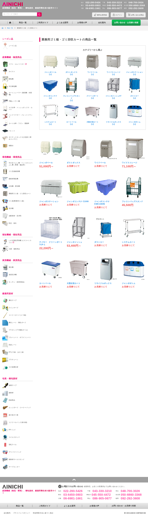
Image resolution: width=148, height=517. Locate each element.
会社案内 (102, 23)
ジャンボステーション (49, 201)
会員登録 (102, 15)
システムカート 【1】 (50, 123)
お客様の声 (82, 23)
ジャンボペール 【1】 (50, 73)
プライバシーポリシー (21, 513)
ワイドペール (100, 163)
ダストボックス (73, 163)
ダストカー (99, 242)
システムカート (128, 242)
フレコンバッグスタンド (132, 201)
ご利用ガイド (42, 23)
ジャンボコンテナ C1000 (78, 201)
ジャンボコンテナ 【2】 (50, 97)
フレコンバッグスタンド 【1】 (71, 98)
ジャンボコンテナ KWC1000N (102, 202)
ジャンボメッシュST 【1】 (113, 97)
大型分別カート (73, 283)
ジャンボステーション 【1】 (134, 73)
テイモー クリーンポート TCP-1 (51, 243)
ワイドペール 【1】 (92, 73)
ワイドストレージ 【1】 (113, 73)
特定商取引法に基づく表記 (43, 513)
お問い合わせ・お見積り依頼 (126, 23)
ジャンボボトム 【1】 (134, 123)
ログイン (118, 15)
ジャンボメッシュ (74, 242)
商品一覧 (23, 23)
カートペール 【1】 (71, 123)
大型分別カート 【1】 (92, 123)
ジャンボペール (46, 163)
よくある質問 (62, 23)
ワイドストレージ (129, 163)
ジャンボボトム (128, 283)
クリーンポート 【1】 (92, 97)
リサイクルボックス (103, 283)
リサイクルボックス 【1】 (113, 123)
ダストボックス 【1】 (71, 73)
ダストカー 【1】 (134, 97)
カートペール (45, 283)
